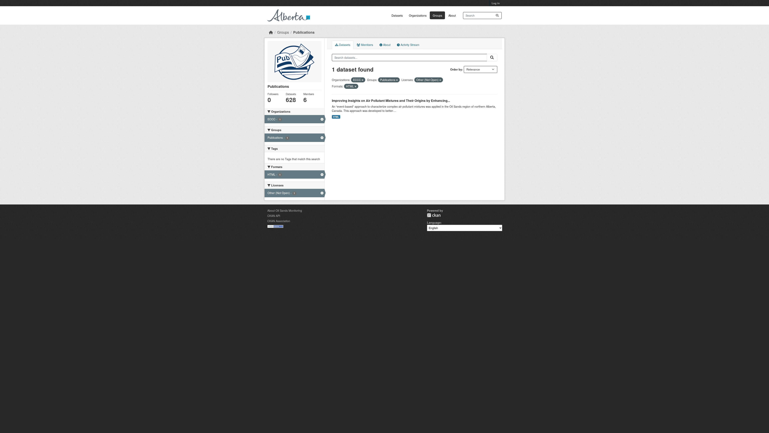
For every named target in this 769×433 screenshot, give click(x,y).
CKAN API (273, 216)
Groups (437, 15)
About (452, 15)
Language (434, 223)
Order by (456, 69)
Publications (304, 32)
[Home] (271, 32)
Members (366, 45)
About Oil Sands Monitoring (284, 210)
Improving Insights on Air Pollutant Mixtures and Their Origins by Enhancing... (391, 100)
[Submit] (497, 15)
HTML (336, 116)
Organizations (418, 15)
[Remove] (362, 80)
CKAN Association (278, 221)
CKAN (434, 215)
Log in (496, 3)
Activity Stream (409, 45)
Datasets (397, 15)
